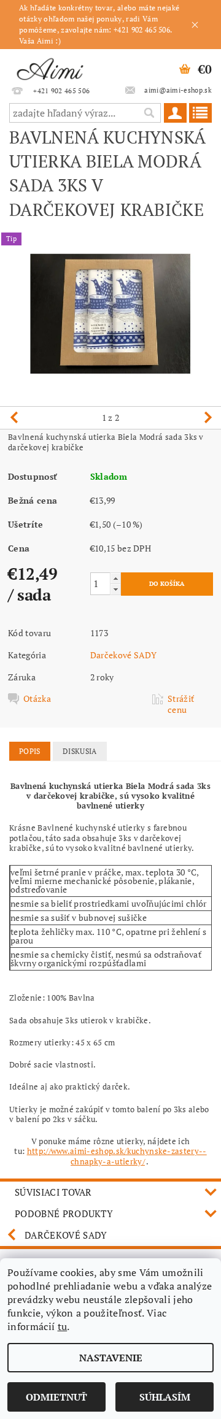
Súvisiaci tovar (53, 1192)
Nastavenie (110, 1357)
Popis (30, 751)
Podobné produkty (64, 1213)
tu (63, 1326)
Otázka (37, 698)
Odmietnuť (56, 1397)
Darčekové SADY (123, 655)
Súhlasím (164, 1397)
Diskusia (80, 751)
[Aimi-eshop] (50, 65)
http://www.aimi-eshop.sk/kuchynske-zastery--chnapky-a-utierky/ (117, 1155)
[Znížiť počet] (115, 589)
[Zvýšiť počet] (115, 578)
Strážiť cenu (181, 704)
